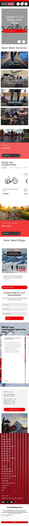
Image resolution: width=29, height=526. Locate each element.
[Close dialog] (28, 505)
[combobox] (14, 517)
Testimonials (5, 481)
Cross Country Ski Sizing (8, 458)
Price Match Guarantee (8, 446)
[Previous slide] (19, 41)
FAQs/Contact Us (6, 439)
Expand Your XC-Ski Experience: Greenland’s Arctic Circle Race (13, 277)
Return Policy (5, 453)
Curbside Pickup (6, 441)
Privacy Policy (5, 456)
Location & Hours (6, 444)
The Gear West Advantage (9, 476)
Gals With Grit (5, 485)
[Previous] (3, 244)
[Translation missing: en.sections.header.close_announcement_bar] (28, 0)
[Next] (7, 244)
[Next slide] (23, 41)
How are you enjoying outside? (6, 515)
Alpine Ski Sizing (6, 460)
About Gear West (6, 469)
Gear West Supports (7, 471)
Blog (3, 490)
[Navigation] (26, 3)
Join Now (14, 522)
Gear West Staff (6, 478)
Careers (4, 488)
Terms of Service (6, 448)
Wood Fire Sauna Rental (8, 483)
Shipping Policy (6, 451)
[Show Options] (27, 517)
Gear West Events (7, 473)
